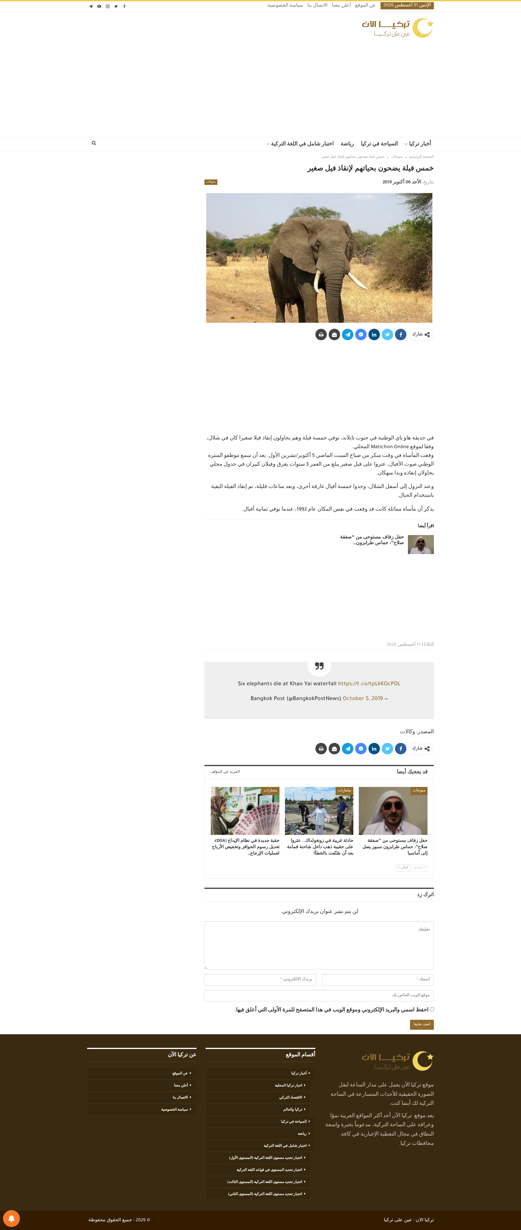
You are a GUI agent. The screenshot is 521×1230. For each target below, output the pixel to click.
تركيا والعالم (292, 1110)
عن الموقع (365, 6)
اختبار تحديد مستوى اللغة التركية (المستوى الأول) (265, 1158)
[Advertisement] (260, 85)
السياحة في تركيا (379, 144)
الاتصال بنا (317, 6)
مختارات (344, 791)
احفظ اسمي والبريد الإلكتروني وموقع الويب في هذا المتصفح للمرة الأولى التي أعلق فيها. (331, 1010)
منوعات (211, 182)
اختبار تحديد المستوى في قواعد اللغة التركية (269, 1170)
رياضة (347, 144)
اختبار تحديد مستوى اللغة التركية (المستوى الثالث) (264, 1182)
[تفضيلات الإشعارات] (11, 1218)
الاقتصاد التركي (290, 1098)
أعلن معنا (341, 6)
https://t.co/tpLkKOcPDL (369, 684)
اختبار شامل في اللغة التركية (302, 144)
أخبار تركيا (420, 144)
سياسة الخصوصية (285, 6)
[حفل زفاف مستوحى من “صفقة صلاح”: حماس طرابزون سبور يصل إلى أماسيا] (421, 544)
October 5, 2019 (363, 699)
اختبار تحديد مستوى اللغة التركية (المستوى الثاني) (265, 1194)
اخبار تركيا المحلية (288, 1086)
